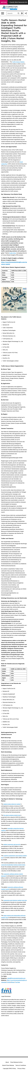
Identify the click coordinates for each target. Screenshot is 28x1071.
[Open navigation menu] (2, 13)
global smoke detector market (12, 804)
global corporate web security (12, 844)
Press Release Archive (16, 1062)
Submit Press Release (8, 1065)
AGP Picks (4, 2)
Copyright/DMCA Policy (9, 1068)
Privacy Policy (21, 1068)
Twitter (9, 982)
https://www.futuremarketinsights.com (17, 980)
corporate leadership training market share (13, 865)
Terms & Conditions (20, 1065)
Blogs (12, 982)
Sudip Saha (12, 253)
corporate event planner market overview (15, 900)
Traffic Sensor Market (18, 62)
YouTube (17, 982)
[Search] (18, 13)
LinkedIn (3, 982)
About (7, 1062)
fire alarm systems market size (12, 815)
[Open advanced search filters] (22, 13)
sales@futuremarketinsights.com (16, 978)
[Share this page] (26, 13)
